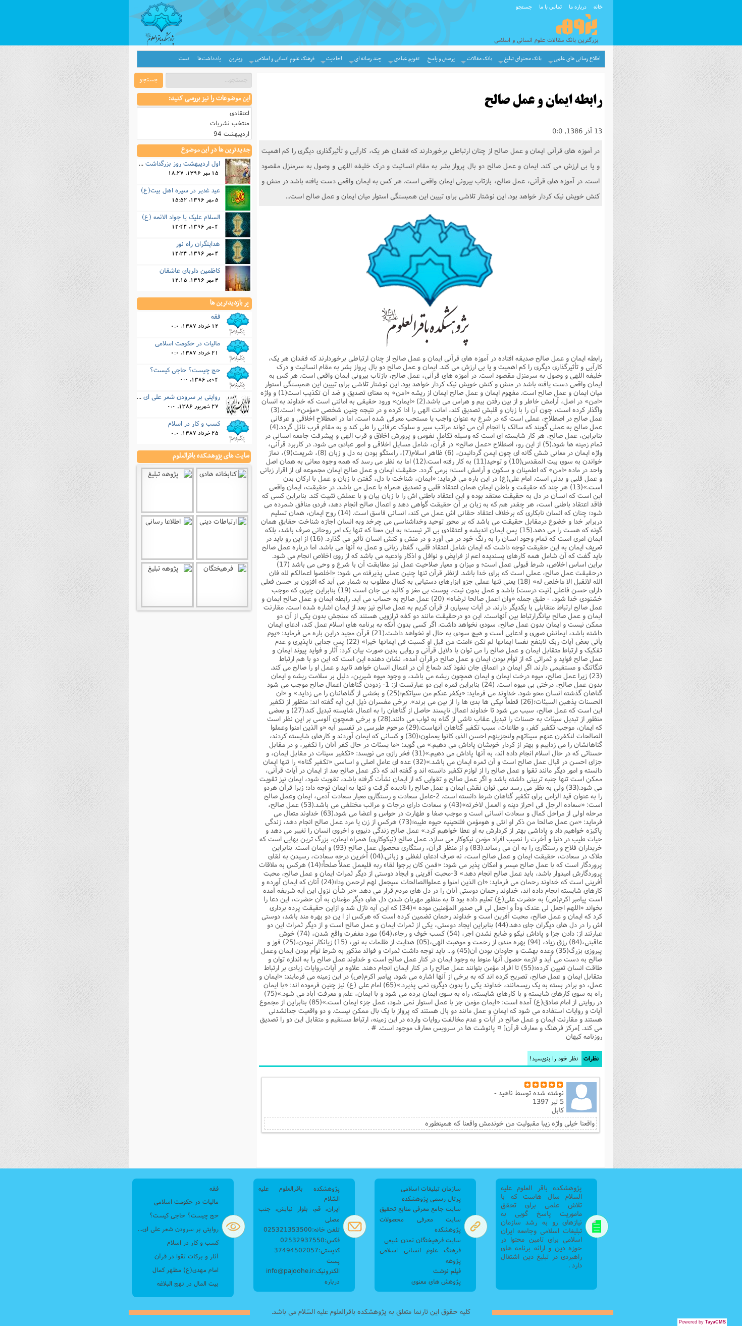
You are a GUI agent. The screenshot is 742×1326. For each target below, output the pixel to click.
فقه (215, 316)
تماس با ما (550, 7)
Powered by (702, 1321)
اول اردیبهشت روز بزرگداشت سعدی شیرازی (163, 163)
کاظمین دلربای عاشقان (190, 270)
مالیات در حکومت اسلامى (187, 343)
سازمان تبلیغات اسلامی (431, 1188)
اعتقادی (239, 113)
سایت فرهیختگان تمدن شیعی (422, 1240)
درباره (332, 1281)
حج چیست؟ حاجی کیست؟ (185, 370)
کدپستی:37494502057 (307, 1250)
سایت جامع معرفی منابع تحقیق (420, 1208)
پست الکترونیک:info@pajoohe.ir (303, 1266)
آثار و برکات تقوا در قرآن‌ (186, 1256)
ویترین (236, 59)
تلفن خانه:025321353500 (301, 1229)
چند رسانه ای (368, 59)
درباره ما (578, 7)
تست (184, 59)
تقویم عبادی (406, 59)
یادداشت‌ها (209, 59)
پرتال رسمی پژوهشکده (431, 1198)
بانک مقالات (479, 59)
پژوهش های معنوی (436, 1281)
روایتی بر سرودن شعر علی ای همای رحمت (164, 396)
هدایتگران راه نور (198, 243)
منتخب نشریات (229, 123)
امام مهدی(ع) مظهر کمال (185, 1269)
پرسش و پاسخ (441, 59)
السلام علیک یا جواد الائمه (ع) (181, 217)
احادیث (334, 59)
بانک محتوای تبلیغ (523, 59)
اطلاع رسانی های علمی (577, 59)
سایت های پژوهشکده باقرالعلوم (211, 456)
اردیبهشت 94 (231, 133)
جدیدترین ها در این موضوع (215, 150)
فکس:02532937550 (310, 1240)
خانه (598, 7)
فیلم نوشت (447, 1271)
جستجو (524, 7)
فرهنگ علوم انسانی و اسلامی (284, 59)
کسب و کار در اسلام (194, 423)
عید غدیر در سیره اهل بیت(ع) (180, 190)
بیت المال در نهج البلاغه (188, 1283)
